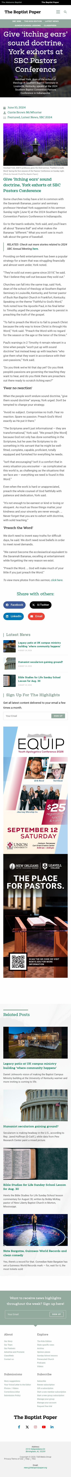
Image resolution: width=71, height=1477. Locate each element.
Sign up (58, 716)
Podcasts (41, 1363)
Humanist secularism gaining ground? (40, 662)
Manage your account (46, 1403)
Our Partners (9, 1348)
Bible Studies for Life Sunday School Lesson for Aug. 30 (39, 679)
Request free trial (44, 1406)
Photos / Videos (11, 1388)
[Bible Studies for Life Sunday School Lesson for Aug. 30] (9, 681)
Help (27, 1459)
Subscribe (41, 1381)
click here (57, 580)
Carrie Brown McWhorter (25, 112)
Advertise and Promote (14, 1352)
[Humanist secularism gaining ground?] (9, 663)
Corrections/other (12, 1392)
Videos (40, 1366)
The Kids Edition (33, 21)
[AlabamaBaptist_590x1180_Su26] (35, 790)
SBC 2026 (16, 21)
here (35, 248)
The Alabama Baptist (12, 2)
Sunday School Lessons (28, 25)
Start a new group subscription (50, 1395)
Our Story (8, 1341)
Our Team (8, 1345)
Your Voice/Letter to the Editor (17, 1385)
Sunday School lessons (47, 1356)
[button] (65, 11)
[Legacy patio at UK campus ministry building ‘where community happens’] (9, 646)
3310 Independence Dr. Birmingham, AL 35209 (35, 1450)
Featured (14, 117)
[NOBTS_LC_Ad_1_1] (35, 915)
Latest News (52, 21)
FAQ (34, 1459)
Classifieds (50, 25)
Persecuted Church (45, 1359)
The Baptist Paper (50, 2)
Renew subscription (46, 1385)
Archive (40, 1348)
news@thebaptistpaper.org (35, 1468)
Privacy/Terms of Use (13, 1459)
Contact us (9, 1359)
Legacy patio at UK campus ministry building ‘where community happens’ (39, 644)
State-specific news (45, 1345)
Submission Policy (12, 1395)
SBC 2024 (45, 117)
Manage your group (45, 1399)
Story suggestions (12, 1381)
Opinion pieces (43, 1352)
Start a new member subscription (51, 1392)
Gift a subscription (45, 1388)
